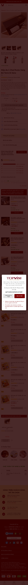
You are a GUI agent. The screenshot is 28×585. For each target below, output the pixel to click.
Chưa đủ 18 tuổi (8, 296)
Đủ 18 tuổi (19, 296)
